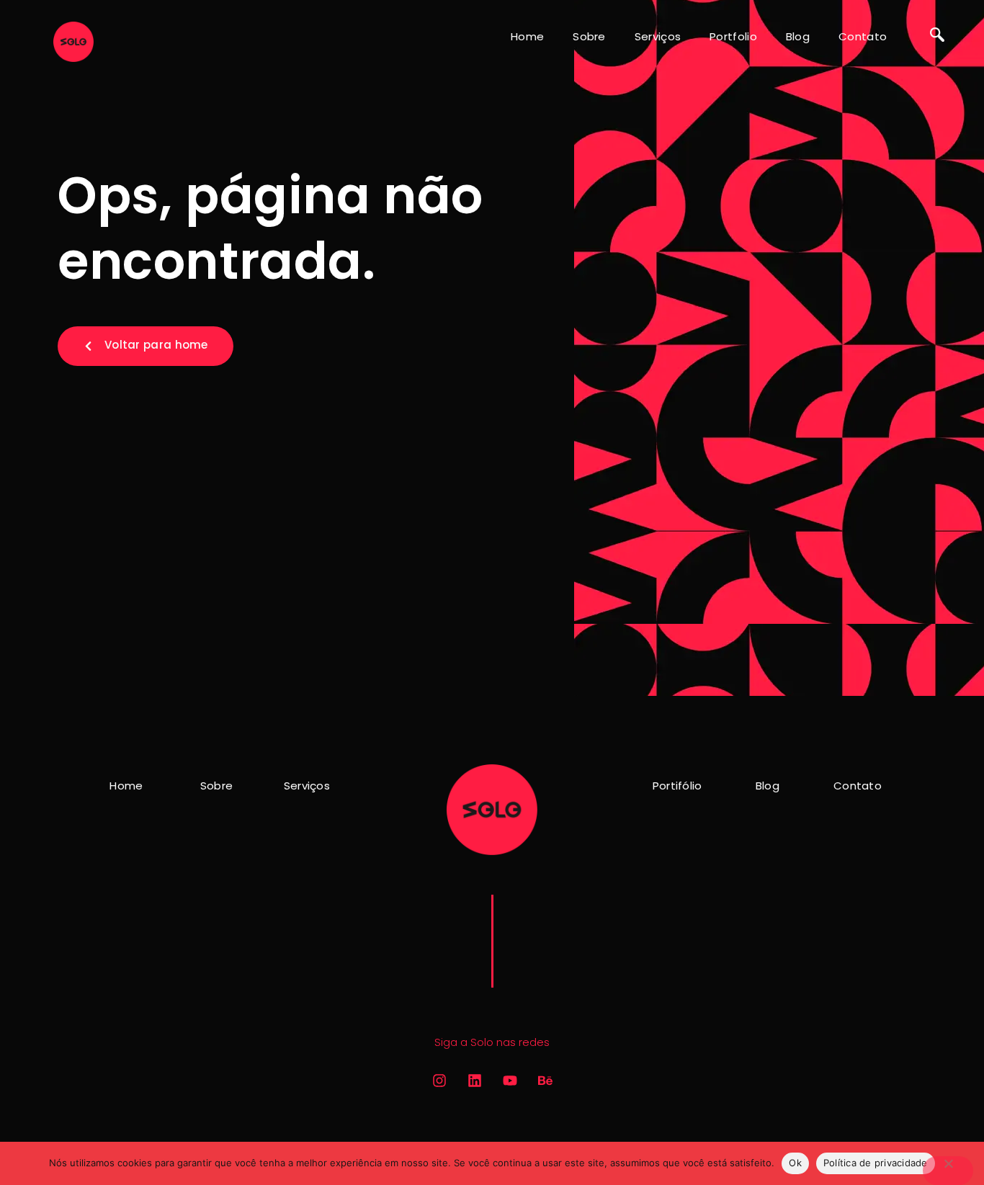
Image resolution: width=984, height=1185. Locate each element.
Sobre (589, 36)
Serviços (658, 36)
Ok (795, 1162)
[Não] (948, 1170)
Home (527, 36)
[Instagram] (439, 1080)
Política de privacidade (875, 1162)
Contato (862, 36)
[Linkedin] (475, 1080)
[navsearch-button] (937, 36)
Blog (798, 36)
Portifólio (677, 785)
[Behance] (545, 1080)
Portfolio (733, 36)
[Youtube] (510, 1080)
